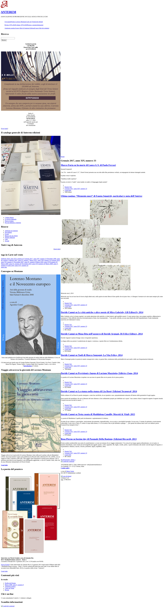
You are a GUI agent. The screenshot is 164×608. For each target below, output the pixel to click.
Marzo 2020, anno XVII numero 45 (47, 262)
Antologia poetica (10, 28)
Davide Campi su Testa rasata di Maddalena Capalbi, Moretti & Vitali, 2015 (98, 414)
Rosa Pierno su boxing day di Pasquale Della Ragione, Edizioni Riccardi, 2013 (99, 439)
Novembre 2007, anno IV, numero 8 (25, 262)
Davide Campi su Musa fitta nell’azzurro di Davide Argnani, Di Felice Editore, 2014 (102, 334)
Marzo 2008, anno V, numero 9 (14, 585)
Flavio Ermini (5, 564)
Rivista (7, 590)
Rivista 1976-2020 (10, 25)
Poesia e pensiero (32, 25)
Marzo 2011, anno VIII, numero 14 (40, 260)
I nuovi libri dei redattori (42, 28)
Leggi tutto (4, 571)
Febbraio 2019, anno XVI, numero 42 (12, 259)
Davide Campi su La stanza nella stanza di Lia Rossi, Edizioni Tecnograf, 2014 (99, 391)
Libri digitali (39, 22)
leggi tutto (57, 249)
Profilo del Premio (10, 583)
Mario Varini (70, 471)
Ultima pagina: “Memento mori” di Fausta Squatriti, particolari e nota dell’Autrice (101, 196)
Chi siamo (8, 22)
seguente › (68, 460)
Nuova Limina (9, 221)
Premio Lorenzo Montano (18, 22)
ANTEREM (8, 12)
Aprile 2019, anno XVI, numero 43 (17, 265)
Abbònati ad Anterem (11, 231)
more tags (4, 267)
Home (63, 156)
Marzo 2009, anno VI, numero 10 (11, 264)
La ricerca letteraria (10, 219)
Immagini (40, 25)
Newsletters (8, 232)
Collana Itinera (9, 217)
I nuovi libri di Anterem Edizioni (25, 28)
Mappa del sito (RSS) (11, 236)
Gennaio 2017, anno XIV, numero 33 (35, 259)
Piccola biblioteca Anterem (13, 222)
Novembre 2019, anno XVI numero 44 (33, 264)
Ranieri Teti (68, 187)
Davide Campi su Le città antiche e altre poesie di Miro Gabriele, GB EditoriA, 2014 (102, 312)
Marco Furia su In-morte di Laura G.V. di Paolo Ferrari (88, 165)
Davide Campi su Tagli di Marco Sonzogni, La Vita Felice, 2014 (92, 355)
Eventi (7, 234)
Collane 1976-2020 (21, 25)
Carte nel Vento (30, 22)
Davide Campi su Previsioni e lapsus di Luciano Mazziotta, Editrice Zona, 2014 (99, 373)
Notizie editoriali (10, 237)
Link (6, 239)
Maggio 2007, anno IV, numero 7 (19, 260)
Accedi (7, 241)
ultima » (73, 460)
